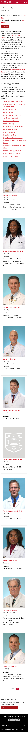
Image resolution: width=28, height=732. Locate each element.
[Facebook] (9, 720)
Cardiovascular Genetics (11, 121)
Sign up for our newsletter (10, 708)
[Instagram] (15, 720)
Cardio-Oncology (8, 124)
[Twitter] (12, 720)
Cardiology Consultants (10, 118)
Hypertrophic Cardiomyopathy (13, 138)
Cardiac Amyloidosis (9, 110)
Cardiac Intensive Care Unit (12, 115)
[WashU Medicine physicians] (11, 2)
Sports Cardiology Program (12, 151)
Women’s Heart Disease (10, 156)
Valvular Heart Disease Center (12, 153)
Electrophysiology (9, 132)
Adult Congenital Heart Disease (13, 102)
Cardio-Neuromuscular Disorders (13, 126)
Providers (5, 26)
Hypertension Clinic (9, 135)
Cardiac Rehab (8, 112)
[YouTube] (18, 720)
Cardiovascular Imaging (10, 129)
